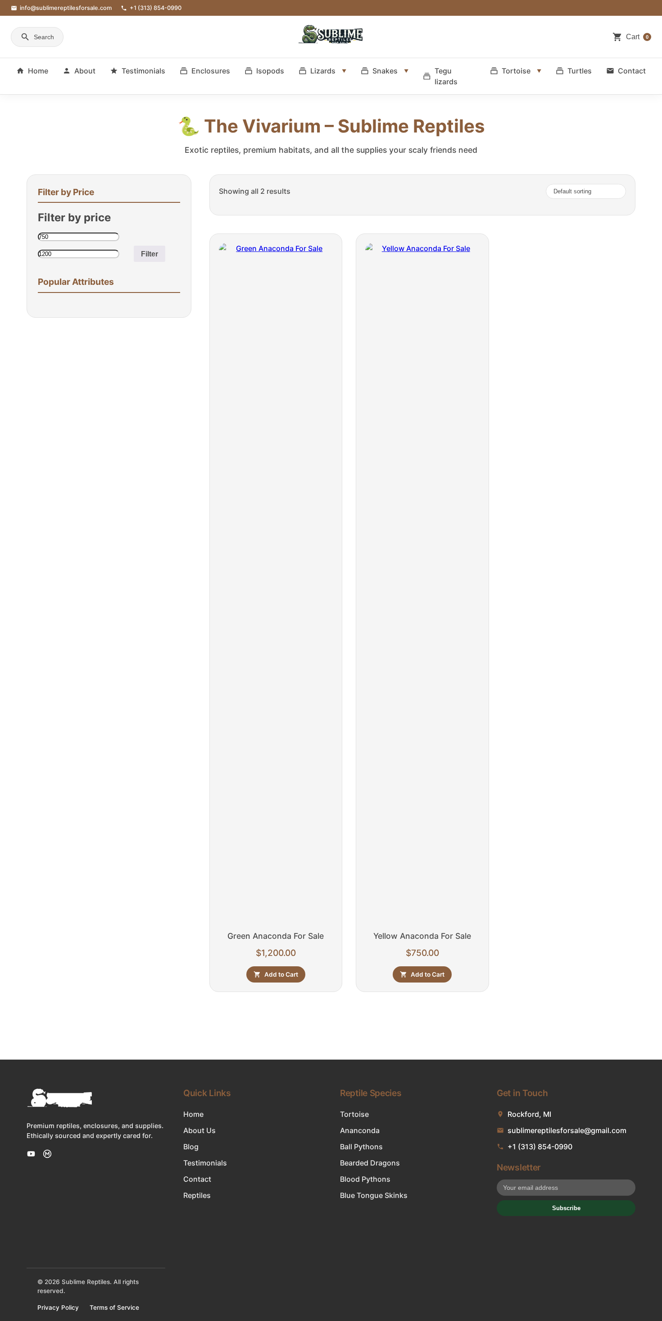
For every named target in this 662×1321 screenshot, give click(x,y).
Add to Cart (281, 974)
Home (38, 70)
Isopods (270, 70)
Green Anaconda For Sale (275, 936)
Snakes (385, 70)
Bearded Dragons (370, 1162)
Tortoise (516, 70)
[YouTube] (31, 1153)
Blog (191, 1146)
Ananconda (360, 1130)
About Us (199, 1130)
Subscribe (566, 1208)
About (84, 70)
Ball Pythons (361, 1146)
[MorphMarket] (47, 1153)
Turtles (579, 70)
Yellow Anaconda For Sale (422, 936)
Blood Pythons (365, 1179)
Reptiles (197, 1195)
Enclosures (210, 70)
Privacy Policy (58, 1307)
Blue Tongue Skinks (374, 1195)
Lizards (323, 70)
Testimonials (143, 70)
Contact (632, 70)
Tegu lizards (446, 76)
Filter (149, 254)
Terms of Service (114, 1307)
